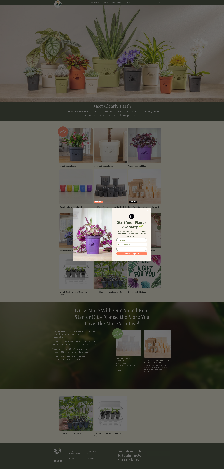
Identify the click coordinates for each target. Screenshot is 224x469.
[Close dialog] (149, 210)
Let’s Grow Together (131, 254)
